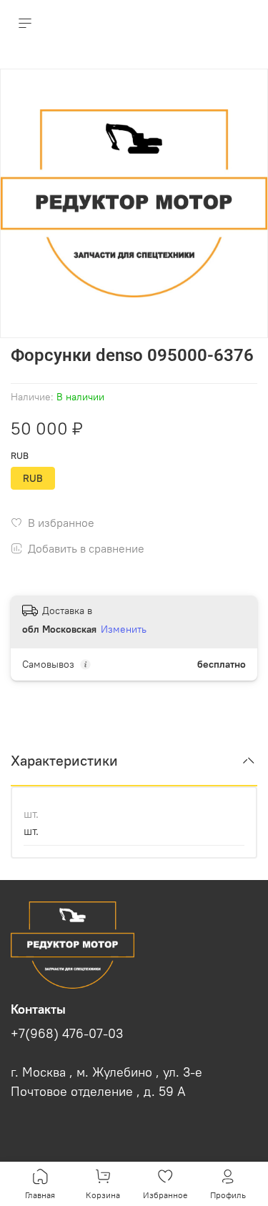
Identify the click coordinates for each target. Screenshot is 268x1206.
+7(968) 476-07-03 (67, 1034)
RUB (20, 455)
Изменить (124, 629)
